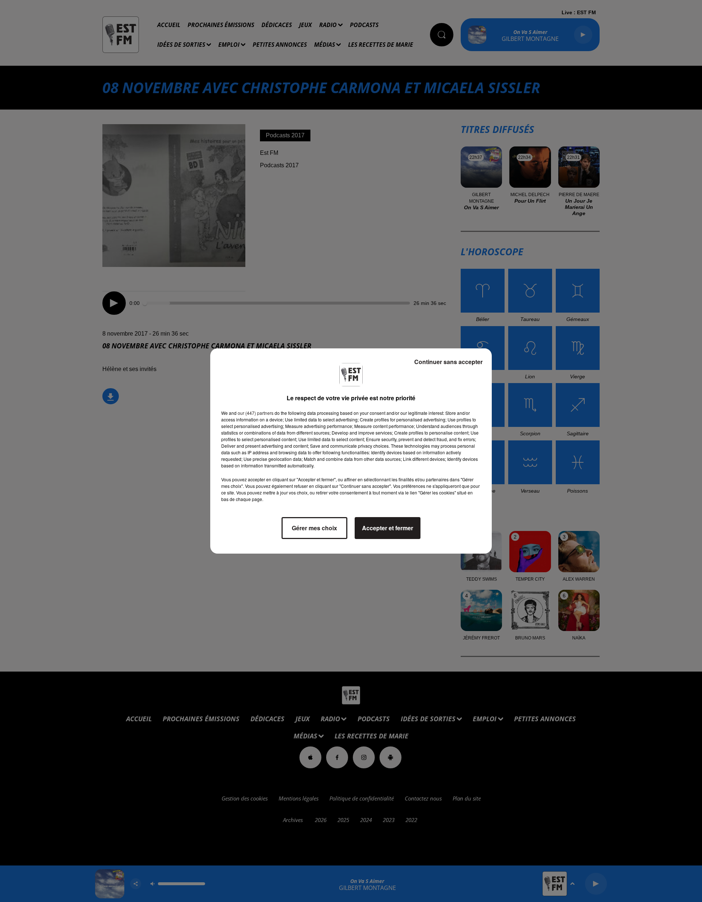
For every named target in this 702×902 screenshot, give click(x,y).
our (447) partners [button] (255, 413)
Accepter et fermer (387, 528)
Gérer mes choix (314, 528)
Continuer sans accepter (448, 362)
